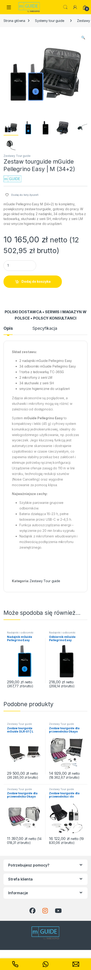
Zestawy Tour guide (17, 156)
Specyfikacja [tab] (44, 328)
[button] (83, 37)
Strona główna (14, 21)
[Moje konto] (75, 7)
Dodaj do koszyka (36, 281)
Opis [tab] (8, 328)
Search (65, 7)
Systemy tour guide (49, 21)
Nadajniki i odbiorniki (20, 632)
